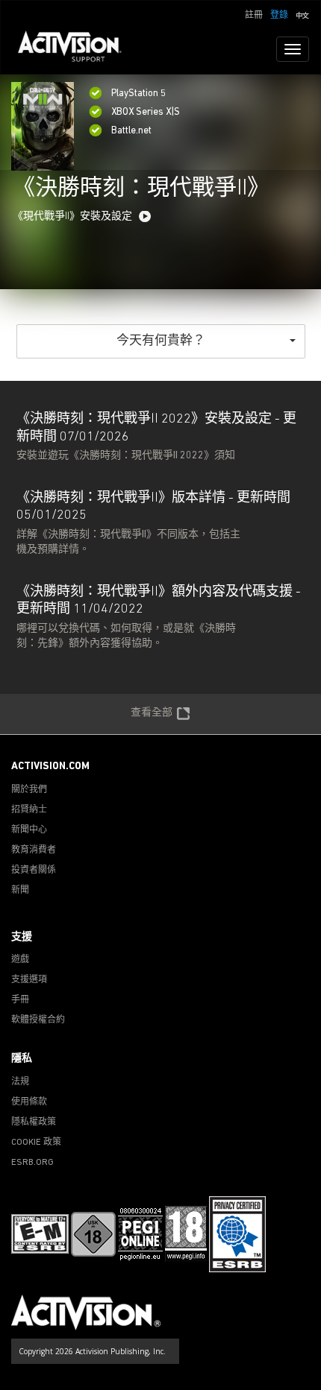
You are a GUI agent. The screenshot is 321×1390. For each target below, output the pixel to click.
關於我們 (29, 790)
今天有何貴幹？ (160, 341)
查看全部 (151, 712)
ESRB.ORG (32, 1162)
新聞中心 (29, 830)
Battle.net (131, 131)
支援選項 (29, 980)
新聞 (20, 890)
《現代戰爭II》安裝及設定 (72, 216)
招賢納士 (29, 810)
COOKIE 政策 (36, 1142)
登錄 (279, 15)
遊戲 (20, 959)
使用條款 (29, 1102)
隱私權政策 (33, 1122)
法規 (20, 1082)
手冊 (20, 1000)
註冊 (254, 15)
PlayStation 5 (138, 93)
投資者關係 (33, 870)
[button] (302, 14)
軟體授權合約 (38, 1020)
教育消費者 (33, 850)
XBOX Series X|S (145, 112)
